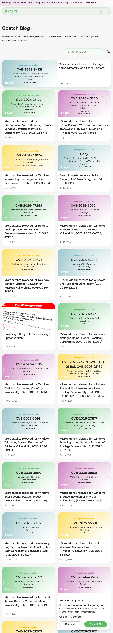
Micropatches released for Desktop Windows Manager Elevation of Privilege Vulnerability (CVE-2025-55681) (82, 548)
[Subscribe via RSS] (108, 52)
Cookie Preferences (70, 617)
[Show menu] (107, 11)
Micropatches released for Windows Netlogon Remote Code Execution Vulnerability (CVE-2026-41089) (82, 338)
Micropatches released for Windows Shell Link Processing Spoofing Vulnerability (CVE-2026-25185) (27, 388)
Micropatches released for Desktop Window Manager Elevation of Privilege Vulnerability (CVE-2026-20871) (26, 285)
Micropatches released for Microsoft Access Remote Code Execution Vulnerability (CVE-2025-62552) (27, 601)
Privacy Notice (87, 612)
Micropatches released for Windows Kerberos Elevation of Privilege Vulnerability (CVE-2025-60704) (82, 229)
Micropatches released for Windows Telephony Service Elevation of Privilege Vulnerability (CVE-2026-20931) (27, 444)
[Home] (11, 11)
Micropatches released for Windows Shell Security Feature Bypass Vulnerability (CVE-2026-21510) (27, 496)
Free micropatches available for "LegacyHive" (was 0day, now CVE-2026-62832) (82, 179)
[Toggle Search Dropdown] (101, 11)
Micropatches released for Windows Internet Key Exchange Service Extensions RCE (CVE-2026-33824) (27, 179)
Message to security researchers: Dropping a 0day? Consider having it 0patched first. (49, 3)
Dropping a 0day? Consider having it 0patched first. (27, 336)
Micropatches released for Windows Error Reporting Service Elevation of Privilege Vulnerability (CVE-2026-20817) (82, 444)
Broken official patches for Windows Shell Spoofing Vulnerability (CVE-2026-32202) (82, 283)
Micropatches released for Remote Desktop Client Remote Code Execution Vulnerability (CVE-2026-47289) (27, 231)
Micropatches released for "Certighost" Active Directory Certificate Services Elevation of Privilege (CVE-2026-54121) (83, 66)
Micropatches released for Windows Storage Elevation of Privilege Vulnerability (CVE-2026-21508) (82, 496)
